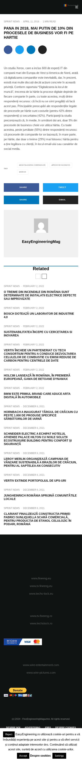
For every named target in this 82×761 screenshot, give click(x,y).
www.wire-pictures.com (41, 672)
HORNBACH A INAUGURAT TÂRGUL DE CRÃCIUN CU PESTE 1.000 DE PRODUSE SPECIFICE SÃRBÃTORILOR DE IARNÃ (41, 415)
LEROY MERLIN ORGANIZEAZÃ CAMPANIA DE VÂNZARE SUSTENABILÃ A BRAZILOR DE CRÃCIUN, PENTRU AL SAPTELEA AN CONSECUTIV (40, 462)
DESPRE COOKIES (65, 727)
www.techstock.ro (41, 623)
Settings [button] (59, 755)
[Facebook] (26, 556)
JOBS (48, 727)
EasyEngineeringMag (41, 241)
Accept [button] (23, 755)
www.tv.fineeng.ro (41, 616)
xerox (23, 172)
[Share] (8, 49)
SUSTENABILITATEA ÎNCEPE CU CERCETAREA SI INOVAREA (38, 333)
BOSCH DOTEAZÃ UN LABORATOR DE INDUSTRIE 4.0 (39, 315)
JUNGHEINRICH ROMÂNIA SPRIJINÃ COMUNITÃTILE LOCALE (40, 497)
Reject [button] (8, 734)
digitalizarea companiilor (33, 165)
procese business (61, 165)
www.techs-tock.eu (41, 593)
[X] (33, 556)
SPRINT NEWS (12, 21)
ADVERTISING (32, 727)
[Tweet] (19, 49)
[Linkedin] (56, 556)
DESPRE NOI (13, 727)
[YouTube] (48, 556)
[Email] (42, 49)
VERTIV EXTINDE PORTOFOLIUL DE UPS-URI (35, 480)
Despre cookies (40, 755)
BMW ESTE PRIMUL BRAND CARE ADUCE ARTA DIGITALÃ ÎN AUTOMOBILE (37, 395)
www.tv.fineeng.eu (41, 586)
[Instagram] (41, 556)
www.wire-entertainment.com (41, 665)
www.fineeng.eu (41, 578)
